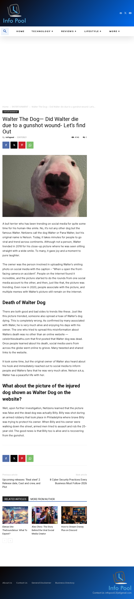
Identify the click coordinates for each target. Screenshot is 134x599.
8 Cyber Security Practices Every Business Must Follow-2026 (68, 481)
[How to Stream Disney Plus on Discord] (74, 515)
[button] (5, 31)
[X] (125, 13)
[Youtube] (130, 13)
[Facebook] (5, 145)
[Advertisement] (67, 67)
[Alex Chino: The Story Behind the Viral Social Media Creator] (44, 515)
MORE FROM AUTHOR (43, 499)
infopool (10, 137)
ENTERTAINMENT (20, 106)
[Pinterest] (21, 145)
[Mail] (120, 13)
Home (5, 106)
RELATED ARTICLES (15, 499)
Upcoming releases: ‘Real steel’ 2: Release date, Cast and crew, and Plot (21, 483)
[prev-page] (4, 540)
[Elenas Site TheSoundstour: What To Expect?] (15, 515)
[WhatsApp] (30, 145)
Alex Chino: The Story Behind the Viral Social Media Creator (43, 530)
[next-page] (10, 540)
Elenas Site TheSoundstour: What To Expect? (14, 530)
